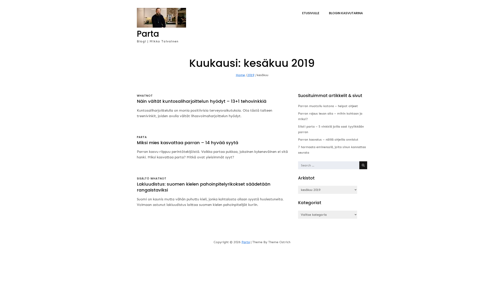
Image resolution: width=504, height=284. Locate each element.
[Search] (363, 165)
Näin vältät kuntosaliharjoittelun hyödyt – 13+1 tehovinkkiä (201, 101)
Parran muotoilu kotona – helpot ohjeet (328, 106)
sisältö (143, 178)
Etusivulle (310, 13)
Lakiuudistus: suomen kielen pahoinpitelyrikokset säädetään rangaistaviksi (204, 187)
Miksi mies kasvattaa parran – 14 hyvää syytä (187, 143)
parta (142, 137)
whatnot (145, 96)
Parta (148, 34)
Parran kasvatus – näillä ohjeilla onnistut (328, 139)
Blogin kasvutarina (346, 13)
